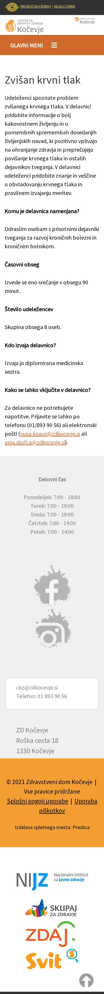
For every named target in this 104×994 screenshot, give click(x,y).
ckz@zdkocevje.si (37, 687)
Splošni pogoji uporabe (37, 801)
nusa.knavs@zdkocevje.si (50, 433)
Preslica (81, 827)
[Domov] (28, 26)
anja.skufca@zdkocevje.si (35, 442)
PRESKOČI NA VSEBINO (35, 6)
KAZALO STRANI (64, 6)
